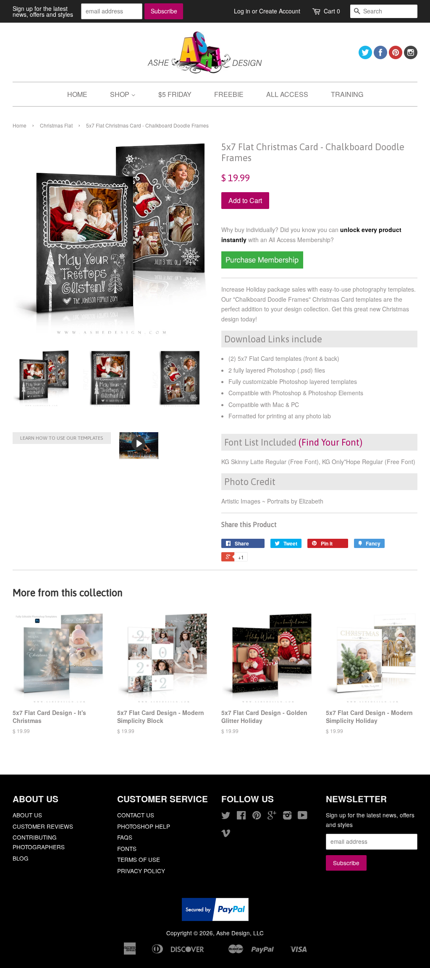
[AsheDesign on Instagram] (410, 56)
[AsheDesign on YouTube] (302, 816)
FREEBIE (229, 94)
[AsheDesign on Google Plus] (272, 816)
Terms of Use (138, 859)
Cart (332, 11)
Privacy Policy (141, 870)
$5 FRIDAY (174, 94)
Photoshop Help (143, 826)
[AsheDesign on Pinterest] (395, 56)
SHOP (120, 94)
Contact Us (135, 815)
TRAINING (347, 94)
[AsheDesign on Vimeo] (226, 834)
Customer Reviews (43, 826)
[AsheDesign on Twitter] (365, 56)
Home (19, 125)
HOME (77, 94)
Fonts (126, 848)
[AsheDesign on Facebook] (380, 56)
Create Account (279, 11)
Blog (21, 858)
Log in (242, 11)
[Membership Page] (262, 266)
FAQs (124, 837)
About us (27, 815)
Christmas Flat (56, 125)
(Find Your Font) (330, 442)
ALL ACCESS (287, 94)
